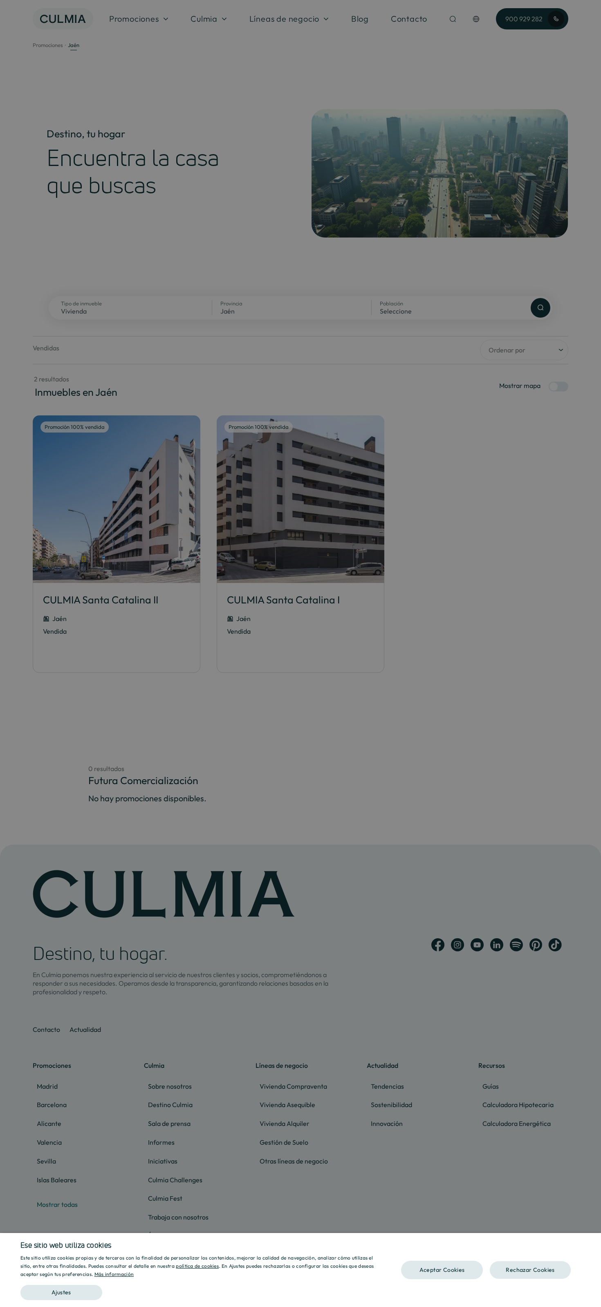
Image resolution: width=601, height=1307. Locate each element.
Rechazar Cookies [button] (530, 1269)
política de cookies (197, 1266)
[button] (201, 1289)
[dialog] (300, 1270)
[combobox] (591, 1243)
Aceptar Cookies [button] (442, 1269)
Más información (114, 1274)
